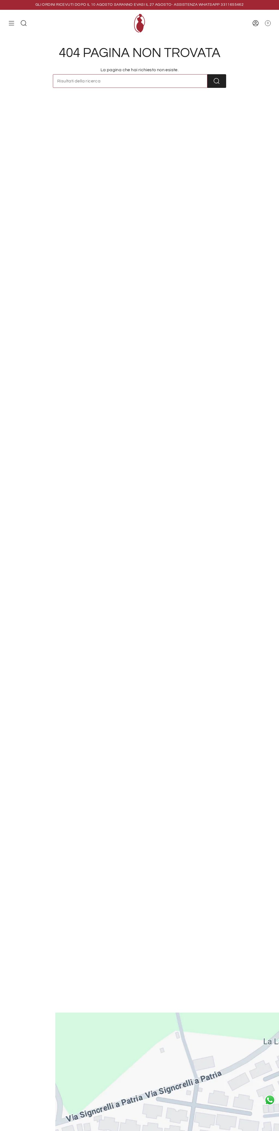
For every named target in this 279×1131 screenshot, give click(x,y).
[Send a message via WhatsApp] (269, 1100)
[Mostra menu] (11, 23)
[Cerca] (216, 81)
